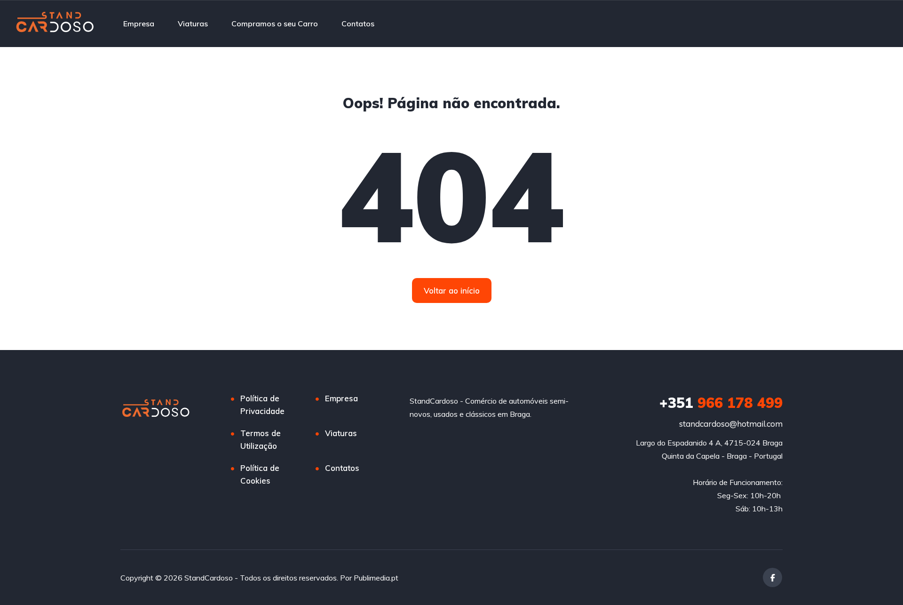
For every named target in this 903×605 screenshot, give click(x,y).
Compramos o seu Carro (274, 23)
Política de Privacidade (262, 404)
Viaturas (193, 23)
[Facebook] (772, 577)
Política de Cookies (259, 474)
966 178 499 (721, 403)
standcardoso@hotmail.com (731, 424)
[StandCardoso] (58, 23)
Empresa (138, 23)
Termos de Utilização (260, 439)
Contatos (357, 23)
